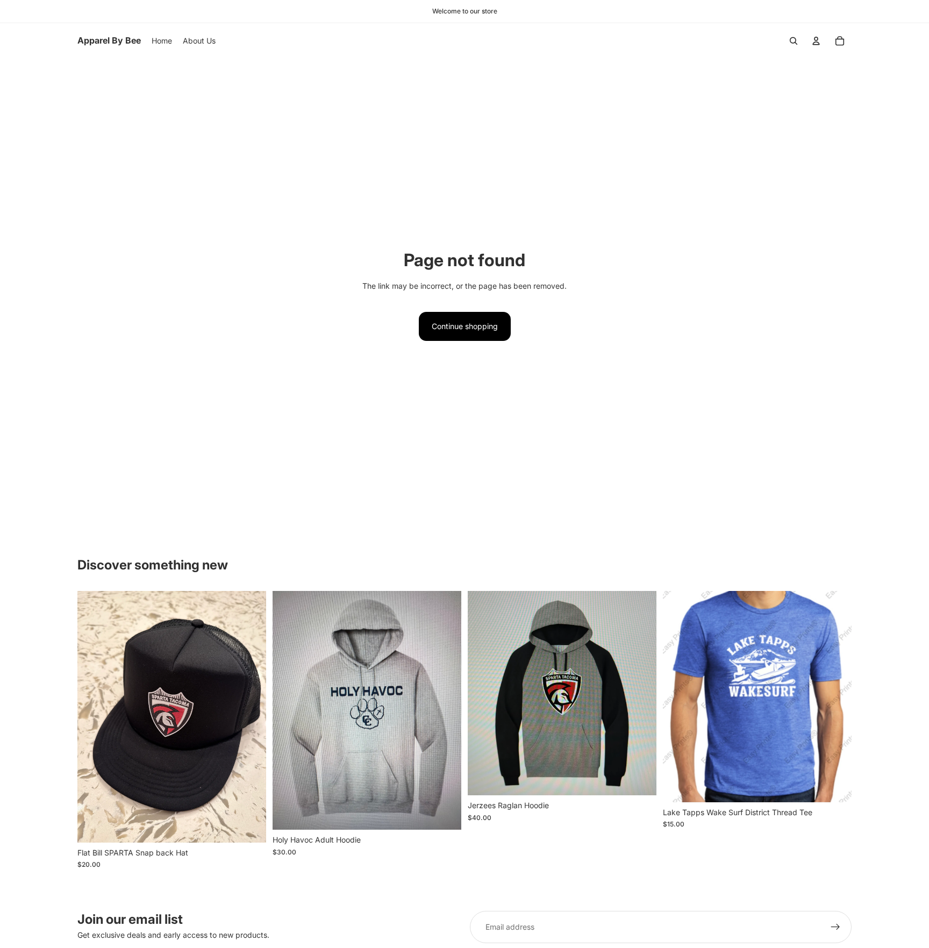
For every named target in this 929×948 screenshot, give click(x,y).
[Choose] (444, 813)
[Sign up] (835, 927)
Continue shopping (465, 326)
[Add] (249, 826)
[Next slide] (835, 696)
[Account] (816, 41)
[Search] (793, 41)
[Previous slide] (679, 696)
